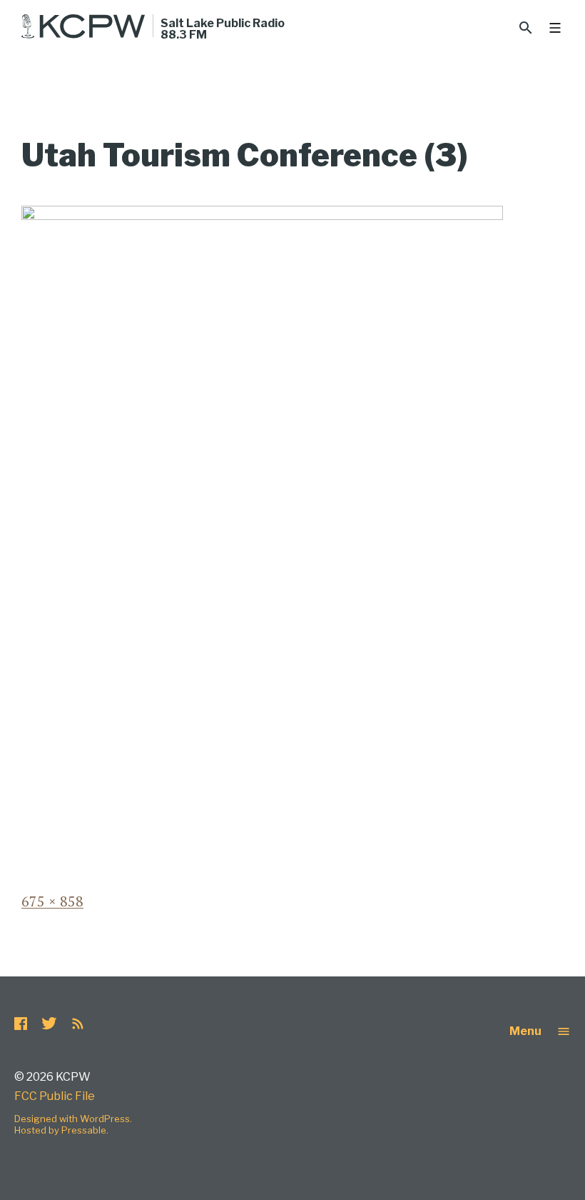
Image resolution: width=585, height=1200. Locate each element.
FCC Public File (54, 1096)
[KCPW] (83, 26)
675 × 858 (52, 901)
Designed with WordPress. (73, 1118)
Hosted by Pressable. (61, 1130)
